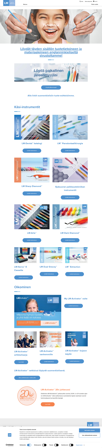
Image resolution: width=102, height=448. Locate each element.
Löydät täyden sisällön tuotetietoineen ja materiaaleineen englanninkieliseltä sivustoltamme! (51, 52)
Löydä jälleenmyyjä (51, 87)
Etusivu (25, 4)
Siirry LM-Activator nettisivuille (27, 377)
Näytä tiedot (79, 445)
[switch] (44, 445)
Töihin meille (94, 4)
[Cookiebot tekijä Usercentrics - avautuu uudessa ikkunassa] (9, 445)
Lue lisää (21, 362)
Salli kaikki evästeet (89, 430)
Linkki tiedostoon (32, 150)
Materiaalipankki (88, 1)
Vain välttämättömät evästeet (89, 435)
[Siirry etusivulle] (11, 3)
